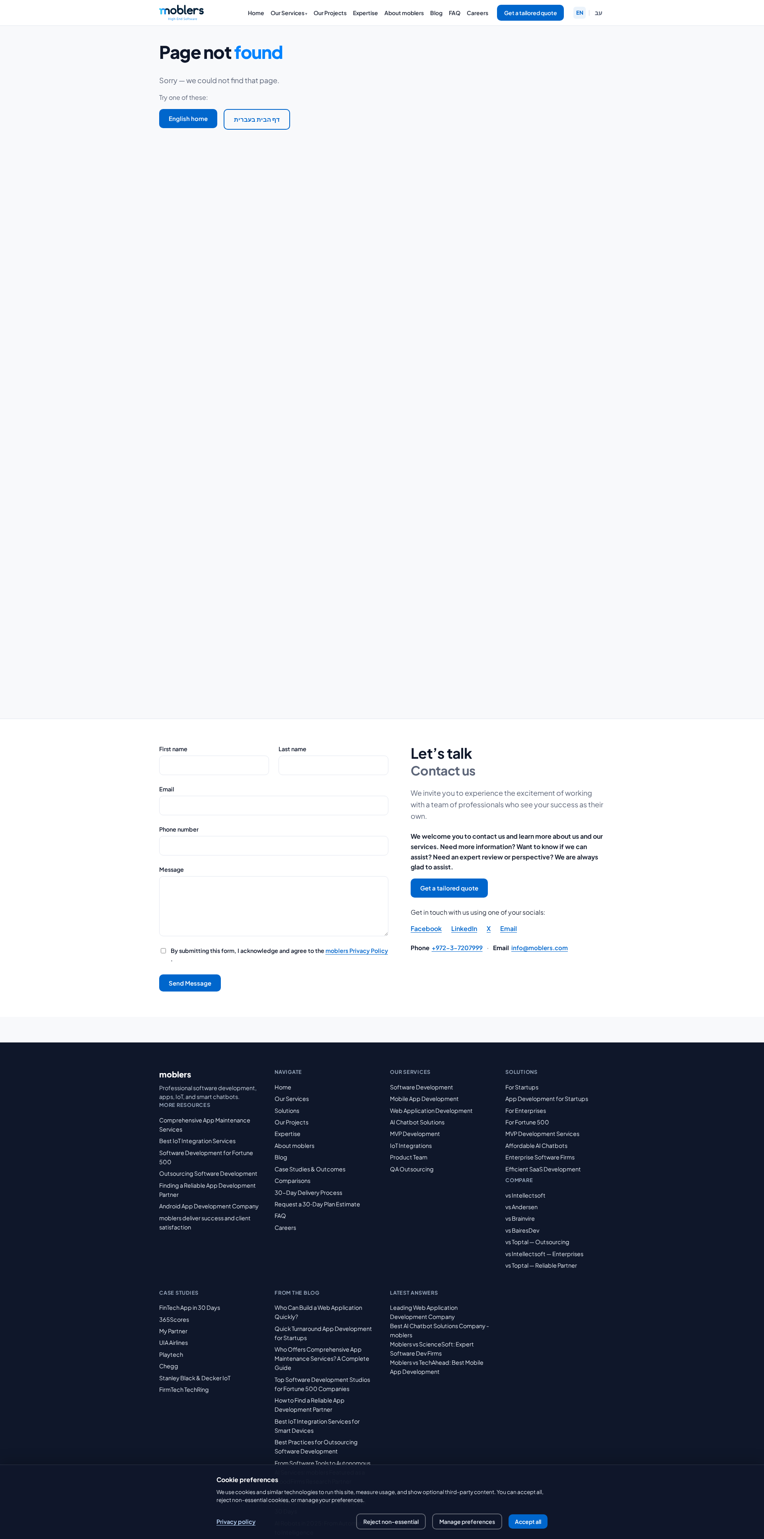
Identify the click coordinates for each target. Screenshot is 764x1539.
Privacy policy (235, 1521)
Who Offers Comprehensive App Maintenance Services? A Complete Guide (322, 1358)
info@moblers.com (539, 947)
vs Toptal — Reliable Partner (541, 1265)
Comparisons (292, 1180)
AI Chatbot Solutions (417, 1122)
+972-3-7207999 (457, 947)
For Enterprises (525, 1110)
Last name (292, 748)
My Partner (173, 1330)
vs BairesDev (522, 1230)
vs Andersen (521, 1206)
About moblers (404, 12)
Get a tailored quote (530, 12)
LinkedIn (464, 928)
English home (188, 118)
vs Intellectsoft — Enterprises (544, 1253)
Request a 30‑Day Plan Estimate (317, 1204)
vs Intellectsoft (525, 1195)
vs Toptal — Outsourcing (537, 1241)
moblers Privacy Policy (356, 950)
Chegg (168, 1366)
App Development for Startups (546, 1098)
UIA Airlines (173, 1342)
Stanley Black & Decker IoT (194, 1377)
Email (166, 789)
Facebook (426, 928)
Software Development (421, 1087)
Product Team (408, 1157)
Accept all (528, 1521)
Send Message (190, 983)
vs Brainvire (520, 1218)
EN (579, 12)
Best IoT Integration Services (197, 1140)
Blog (436, 12)
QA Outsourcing (412, 1169)
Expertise (365, 12)
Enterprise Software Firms (540, 1157)
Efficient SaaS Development (543, 1169)
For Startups (521, 1087)
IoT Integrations (411, 1145)
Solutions (287, 1110)
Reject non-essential (391, 1521)
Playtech (171, 1354)
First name (173, 748)
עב (598, 13)
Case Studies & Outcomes (310, 1169)
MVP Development (415, 1133)
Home (256, 12)
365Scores (174, 1319)
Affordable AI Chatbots (536, 1145)
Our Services (287, 12)
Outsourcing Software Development (208, 1173)
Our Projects (330, 12)
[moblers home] (181, 13)
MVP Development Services (542, 1133)
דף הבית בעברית (257, 119)
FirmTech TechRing (184, 1389)
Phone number (179, 829)
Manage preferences (467, 1521)
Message (171, 869)
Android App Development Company (209, 1206)
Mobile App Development (424, 1098)
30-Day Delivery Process (308, 1192)
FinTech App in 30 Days (189, 1307)
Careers (477, 12)
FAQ (454, 12)
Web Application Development (431, 1110)
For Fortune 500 (527, 1122)
